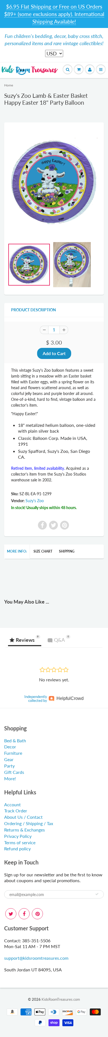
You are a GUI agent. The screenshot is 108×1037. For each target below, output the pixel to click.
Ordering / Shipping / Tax (28, 823)
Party (9, 765)
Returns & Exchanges (24, 829)
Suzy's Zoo (34, 500)
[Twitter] (10, 913)
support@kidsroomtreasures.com (36, 958)
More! (10, 778)
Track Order (15, 810)
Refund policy (17, 848)
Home (8, 85)
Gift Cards (14, 772)
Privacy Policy (18, 836)
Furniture (13, 753)
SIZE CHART (43, 551)
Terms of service (19, 842)
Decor (10, 746)
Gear (9, 759)
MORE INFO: (17, 551)
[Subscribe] (97, 894)
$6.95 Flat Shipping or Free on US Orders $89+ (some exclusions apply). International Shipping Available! (54, 14)
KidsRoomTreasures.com (61, 999)
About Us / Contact (23, 817)
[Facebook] (24, 913)
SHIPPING (66, 551)
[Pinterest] (37, 913)
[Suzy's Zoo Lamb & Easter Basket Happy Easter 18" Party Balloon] (54, 182)
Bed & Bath (15, 740)
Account (12, 804)
